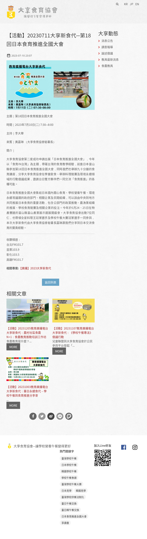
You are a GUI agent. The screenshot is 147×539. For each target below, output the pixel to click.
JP (131, 4)
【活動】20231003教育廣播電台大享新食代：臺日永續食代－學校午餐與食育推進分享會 (27, 391)
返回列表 (50, 282)
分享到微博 (50, 416)
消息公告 (107, 40)
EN (137, 4)
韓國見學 (81, 490)
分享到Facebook (33, 416)
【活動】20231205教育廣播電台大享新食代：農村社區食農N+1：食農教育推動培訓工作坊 (27, 332)
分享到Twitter (42, 416)
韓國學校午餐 (69, 471)
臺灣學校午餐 (69, 458)
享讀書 (65, 523)
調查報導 (107, 47)
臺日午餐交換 (69, 503)
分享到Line (59, 416)
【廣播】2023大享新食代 (35, 268)
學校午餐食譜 (69, 477)
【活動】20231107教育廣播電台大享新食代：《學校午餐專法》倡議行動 (73, 332)
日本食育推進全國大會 (74, 516)
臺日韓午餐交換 (70, 510)
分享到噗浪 (68, 416)
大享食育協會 (123, 448)
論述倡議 (107, 53)
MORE (13, 347)
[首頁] (32, 7)
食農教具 (107, 66)
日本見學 (66, 490)
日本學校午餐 (69, 465)
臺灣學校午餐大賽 (71, 484)
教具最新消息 (110, 59)
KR (126, 4)
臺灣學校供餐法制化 (72, 497)
